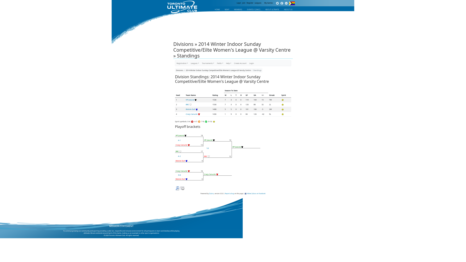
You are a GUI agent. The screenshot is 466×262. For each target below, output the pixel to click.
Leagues (258, 3)
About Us (288, 9)
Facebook (281, 3)
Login (239, 3)
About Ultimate (272, 9)
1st (207, 148)
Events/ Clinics (253, 9)
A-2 (179, 156)
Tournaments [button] (207, 63)
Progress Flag (292, 3)
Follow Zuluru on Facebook (256, 193)
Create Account (240, 63)
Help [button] (228, 63)
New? (227, 9)
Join (243, 3)
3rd (179, 175)
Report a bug (229, 193)
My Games (268, 3)
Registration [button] (182, 63)
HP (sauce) (190, 100)
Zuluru (211, 193)
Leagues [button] (194, 63)
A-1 (179, 140)
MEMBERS (238, 9)
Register (250, 3)
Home (217, 9)
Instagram (286, 3)
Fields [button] (219, 63)
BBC (187, 104)
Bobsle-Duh (190, 109)
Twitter (277, 3)
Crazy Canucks (192, 114)
